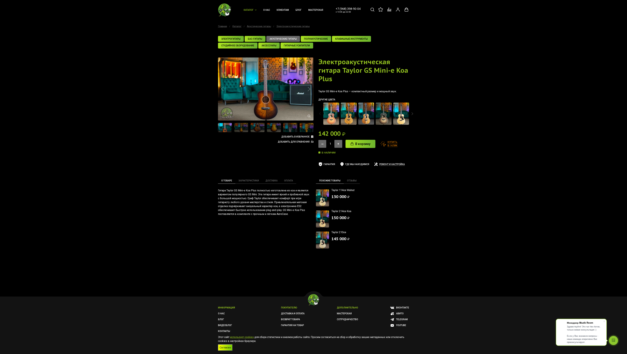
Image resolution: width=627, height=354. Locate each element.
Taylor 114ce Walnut (342, 190)
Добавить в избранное (295, 136)
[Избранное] (381, 11)
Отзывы (352, 180)
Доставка (271, 180)
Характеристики (249, 180)
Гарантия (329, 164)
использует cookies (242, 337)
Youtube (401, 325)
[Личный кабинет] (398, 11)
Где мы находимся (357, 164)
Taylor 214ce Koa (341, 211)
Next (309, 89)
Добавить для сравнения (294, 141)
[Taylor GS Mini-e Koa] (349, 114)
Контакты (224, 331)
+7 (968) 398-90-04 (348, 8)
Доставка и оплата (293, 313)
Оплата (288, 180)
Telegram (402, 319)
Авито (400, 313)
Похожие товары (329, 180)
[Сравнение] (389, 11)
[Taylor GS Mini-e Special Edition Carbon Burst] (384, 114)
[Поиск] (372, 11)
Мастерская (315, 10)
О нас (266, 10)
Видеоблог (225, 325)
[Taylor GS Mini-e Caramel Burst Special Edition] (331, 114)
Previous (222, 89)
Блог (299, 10)
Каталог (249, 10)
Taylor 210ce (338, 232)
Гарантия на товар (292, 325)
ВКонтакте (402, 307)
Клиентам (283, 10)
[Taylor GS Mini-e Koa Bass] (366, 114)
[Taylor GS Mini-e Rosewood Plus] (401, 114)
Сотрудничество (347, 319)
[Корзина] (406, 11)
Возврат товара (290, 319)
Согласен (225, 347)
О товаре (226, 180)
